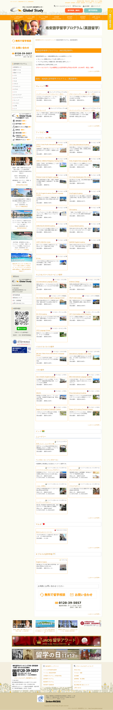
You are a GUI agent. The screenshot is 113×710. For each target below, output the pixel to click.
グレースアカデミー (75, 469)
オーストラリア (17, 94)
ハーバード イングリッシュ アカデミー (47, 469)
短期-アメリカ (17, 70)
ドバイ (15, 92)
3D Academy (73, 209)
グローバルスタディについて (63, 6)
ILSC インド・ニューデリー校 (45, 443)
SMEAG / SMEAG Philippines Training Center (49, 161)
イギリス (15, 83)
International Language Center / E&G (80, 353)
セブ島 (15, 105)
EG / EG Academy (41, 314)
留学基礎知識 (16, 295)
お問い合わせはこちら (18, 303)
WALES (38, 393)
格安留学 (83, 17)
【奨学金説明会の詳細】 (21, 185)
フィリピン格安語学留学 (49, 672)
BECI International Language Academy (80, 376)
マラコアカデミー (74, 486)
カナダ (15, 78)
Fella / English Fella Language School (80, 161)
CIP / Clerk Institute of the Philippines (80, 314)
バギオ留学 (40, 370)
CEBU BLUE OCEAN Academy (45, 226)
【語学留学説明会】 (22, 228)
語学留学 (69, 17)
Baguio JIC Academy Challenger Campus (48, 409)
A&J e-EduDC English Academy (45, 376)
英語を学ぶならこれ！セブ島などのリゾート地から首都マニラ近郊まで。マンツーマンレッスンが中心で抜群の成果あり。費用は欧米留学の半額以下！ (21, 267)
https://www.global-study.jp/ (95, 708)
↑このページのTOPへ (94, 71)
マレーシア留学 (43, 17)
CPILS (49, 145)
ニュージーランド (18, 97)
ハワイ (15, 75)
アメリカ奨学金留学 (17, 17)
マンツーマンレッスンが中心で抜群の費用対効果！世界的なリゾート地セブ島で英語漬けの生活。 (45, 631)
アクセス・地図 (78, 672)
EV (49, 194)
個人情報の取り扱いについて (81, 684)
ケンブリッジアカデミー (43, 502)
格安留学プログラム (48, 681)
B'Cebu (38, 258)
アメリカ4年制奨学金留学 (50, 669)
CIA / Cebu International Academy (79, 144)
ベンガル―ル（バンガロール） (47, 460)
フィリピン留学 (30, 17)
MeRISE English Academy (77, 242)
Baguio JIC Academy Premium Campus (81, 409)
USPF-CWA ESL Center (43, 242)
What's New (78, 6)
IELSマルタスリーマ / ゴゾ (44, 532)
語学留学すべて (17, 67)
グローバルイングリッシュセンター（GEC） (82, 94)
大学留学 (56, 17)
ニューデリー (41, 437)
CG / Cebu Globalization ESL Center (80, 177)
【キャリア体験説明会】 (21, 206)
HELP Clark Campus (75, 298)
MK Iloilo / (50, 354)
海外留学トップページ (52, 666)
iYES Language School (43, 330)
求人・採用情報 (17, 300)
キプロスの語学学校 (44, 554)
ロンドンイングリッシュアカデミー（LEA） (82, 110)
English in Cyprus (41, 562)
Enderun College (74, 281)
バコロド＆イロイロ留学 (45, 347)
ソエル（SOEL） (41, 486)
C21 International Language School (46, 281)
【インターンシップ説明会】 (21, 249)
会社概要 (87, 6)
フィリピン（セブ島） (44, 138)
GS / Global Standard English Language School (50, 298)
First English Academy (76, 193)
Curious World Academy (76, 226)
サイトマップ (96, 6)
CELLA (38, 209)
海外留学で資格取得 (48, 684)
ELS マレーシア (41, 110)
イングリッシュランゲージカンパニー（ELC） (50, 94)
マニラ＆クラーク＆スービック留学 (49, 275)
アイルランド (16, 86)
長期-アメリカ (17, 72)
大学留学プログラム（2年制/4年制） (52, 675)
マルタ (39, 524)
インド (39, 431)
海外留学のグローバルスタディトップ (45, 40)
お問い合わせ (96, 17)
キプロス (15, 89)
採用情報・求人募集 (79, 678)
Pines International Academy (77, 393)
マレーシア (41, 86)
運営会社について (17, 297)
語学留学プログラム (48, 678)
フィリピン (41, 132)
